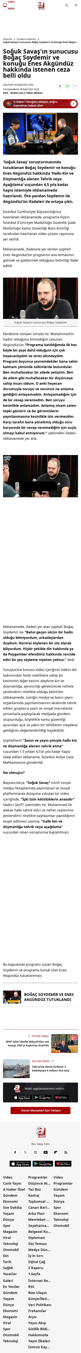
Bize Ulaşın (37, 1292)
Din (6, 1255)
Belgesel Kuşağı (40, 1231)
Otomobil (11, 1249)
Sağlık (8, 1268)
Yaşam (8, 1213)
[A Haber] (40, 5)
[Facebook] (15, 1152)
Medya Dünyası (40, 1249)
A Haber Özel (14, 1189)
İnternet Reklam (40, 1280)
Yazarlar (10, 1274)
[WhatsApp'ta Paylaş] (67, 86)
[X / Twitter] (25, 1152)
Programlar (37, 1177)
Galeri (8, 1280)
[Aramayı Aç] (66, 5)
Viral (7, 1237)
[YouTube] (45, 1152)
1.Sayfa (34, 1274)
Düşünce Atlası (40, 1183)
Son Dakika (12, 1207)
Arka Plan (36, 1213)
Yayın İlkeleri (39, 1341)
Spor (7, 1225)
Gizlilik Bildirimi (40, 1329)
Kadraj (33, 1195)
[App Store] (22, 1097)
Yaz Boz (34, 1189)
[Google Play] (42, 1097)
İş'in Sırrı (35, 1255)
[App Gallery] (61, 1097)
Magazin (10, 1231)
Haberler (7, 39)
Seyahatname (40, 1225)
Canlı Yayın (12, 1183)
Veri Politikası (39, 1304)
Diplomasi (36, 1237)
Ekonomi (10, 1201)
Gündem (10, 1195)
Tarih (7, 1261)
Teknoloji (10, 1243)
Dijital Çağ (36, 1261)
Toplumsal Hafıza (40, 1201)
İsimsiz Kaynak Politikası (40, 1347)
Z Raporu (35, 1268)
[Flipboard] (56, 1152)
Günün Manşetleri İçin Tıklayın (41, 1110)
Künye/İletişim (40, 1298)
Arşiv (32, 1317)
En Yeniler (11, 1286)
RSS (31, 1286)
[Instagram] (35, 1152)
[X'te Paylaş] (60, 86)
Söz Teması (37, 1243)
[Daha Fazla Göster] (75, 86)
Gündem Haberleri (26, 39)
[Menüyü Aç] (75, 5)
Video (7, 1177)
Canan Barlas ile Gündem (40, 1207)
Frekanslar (37, 1310)
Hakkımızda (38, 1335)
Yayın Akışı (37, 1323)
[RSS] (66, 1152)
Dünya (8, 1219)
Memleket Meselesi (40, 1219)
